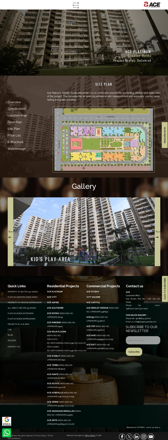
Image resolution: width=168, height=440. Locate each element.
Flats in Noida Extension (20, 313)
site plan (14, 128)
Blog (10, 335)
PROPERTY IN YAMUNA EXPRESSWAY (25, 302)
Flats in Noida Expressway (21, 319)
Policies (12, 340)
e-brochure (15, 142)
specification (17, 108)
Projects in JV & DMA (18, 324)
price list (14, 135)
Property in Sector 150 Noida (23, 292)
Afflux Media (90, 435)
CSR (9, 329)
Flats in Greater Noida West (23, 297)
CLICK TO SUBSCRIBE (165, 289)
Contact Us (14, 347)
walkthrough (17, 148)
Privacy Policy (40, 436)
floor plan (15, 122)
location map (17, 115)
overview (14, 102)
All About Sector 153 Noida (22, 308)
